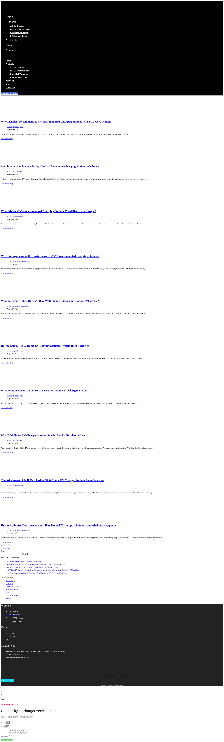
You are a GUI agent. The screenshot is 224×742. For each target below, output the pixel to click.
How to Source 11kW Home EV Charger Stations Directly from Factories (45, 345)
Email (3, 726)
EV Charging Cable (18, 36)
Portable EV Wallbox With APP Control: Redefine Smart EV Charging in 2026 (32, 567)
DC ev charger (10, 581)
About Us (11, 40)
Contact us (12, 50)
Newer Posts (6, 545)
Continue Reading (7, 139)
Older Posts (6, 548)
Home (9, 16)
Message (4, 736)
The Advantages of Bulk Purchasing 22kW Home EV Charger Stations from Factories (52, 480)
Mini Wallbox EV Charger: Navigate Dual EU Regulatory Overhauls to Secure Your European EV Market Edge (43, 570)
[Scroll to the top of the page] (1, 689)
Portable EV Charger (19, 33)
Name (3, 722)
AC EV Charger (17, 26)
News (9, 45)
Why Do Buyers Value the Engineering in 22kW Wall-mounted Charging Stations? (50, 256)
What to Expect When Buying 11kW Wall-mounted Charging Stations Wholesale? (50, 300)
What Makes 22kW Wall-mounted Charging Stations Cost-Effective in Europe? (48, 211)
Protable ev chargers (12, 595)
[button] (63, 56)
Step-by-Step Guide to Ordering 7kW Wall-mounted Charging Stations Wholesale (50, 166)
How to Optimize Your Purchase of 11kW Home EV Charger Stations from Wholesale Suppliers (58, 525)
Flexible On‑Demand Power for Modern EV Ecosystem (24, 561)
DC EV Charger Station (20, 29)
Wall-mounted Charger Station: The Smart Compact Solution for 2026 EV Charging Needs (36, 564)
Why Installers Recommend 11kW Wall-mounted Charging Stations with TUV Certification (56, 121)
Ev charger (9, 584)
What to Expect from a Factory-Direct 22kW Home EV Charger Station (44, 390)
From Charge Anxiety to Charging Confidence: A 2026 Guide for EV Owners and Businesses (36, 573)
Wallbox (26, 261)
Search (3, 551)
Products (11, 21)
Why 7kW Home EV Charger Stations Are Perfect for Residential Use (43, 435)
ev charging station (13, 127)
